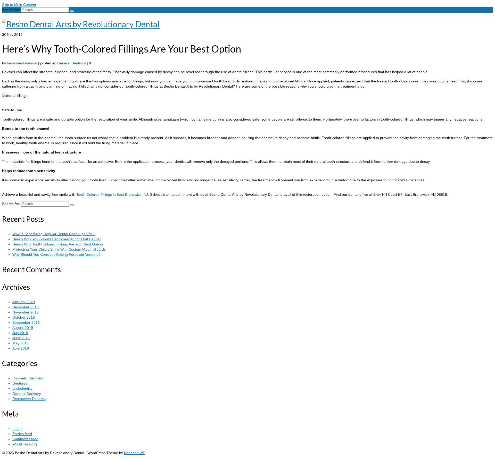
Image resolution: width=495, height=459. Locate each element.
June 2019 (21, 338)
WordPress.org (24, 444)
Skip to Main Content (19, 5)
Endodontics (22, 388)
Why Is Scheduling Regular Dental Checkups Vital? (53, 234)
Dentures (19, 383)
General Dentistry (71, 63)
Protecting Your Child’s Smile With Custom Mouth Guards (59, 249)
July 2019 (20, 333)
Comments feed (25, 439)
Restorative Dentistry (29, 399)
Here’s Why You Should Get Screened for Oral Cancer (56, 239)
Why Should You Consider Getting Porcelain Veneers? (56, 254)
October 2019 (23, 317)
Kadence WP (134, 453)
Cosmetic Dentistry (27, 378)
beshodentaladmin (22, 63)
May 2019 (20, 343)
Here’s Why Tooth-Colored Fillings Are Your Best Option (57, 244)
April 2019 (20, 348)
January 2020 (23, 302)
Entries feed (22, 434)
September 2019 (26, 322)
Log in (17, 429)
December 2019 (25, 307)
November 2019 (25, 312)
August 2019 (22, 328)
